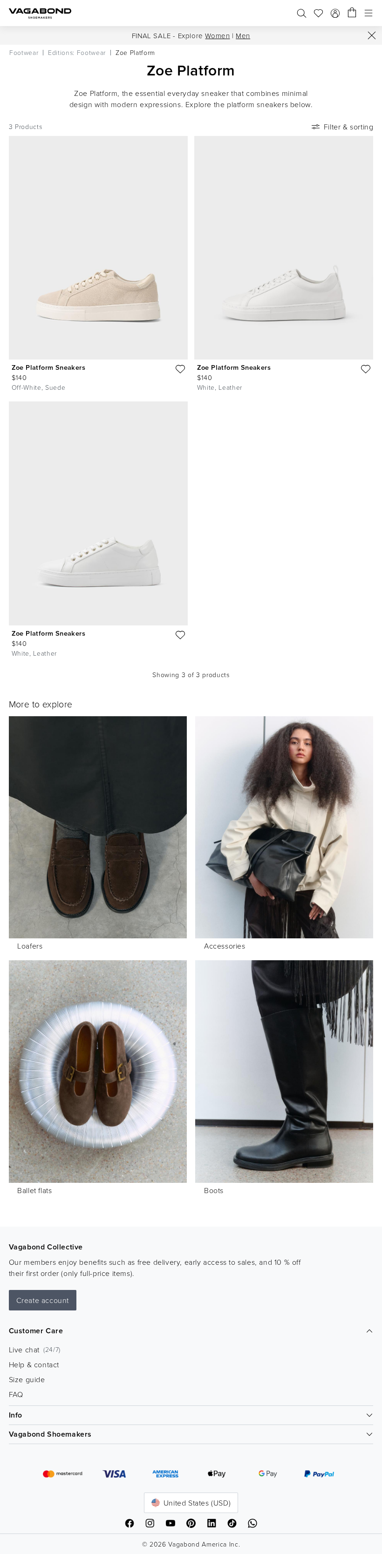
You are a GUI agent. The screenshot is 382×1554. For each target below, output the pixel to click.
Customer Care (36, 1330)
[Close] (372, 35)
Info (15, 1415)
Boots (214, 1190)
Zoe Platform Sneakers (48, 367)
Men (243, 36)
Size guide (27, 1379)
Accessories (225, 946)
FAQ (16, 1394)
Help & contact (34, 1364)
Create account (42, 1300)
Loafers (29, 946)
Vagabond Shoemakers (50, 1434)
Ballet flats (34, 1190)
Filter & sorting (349, 127)
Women (217, 36)
